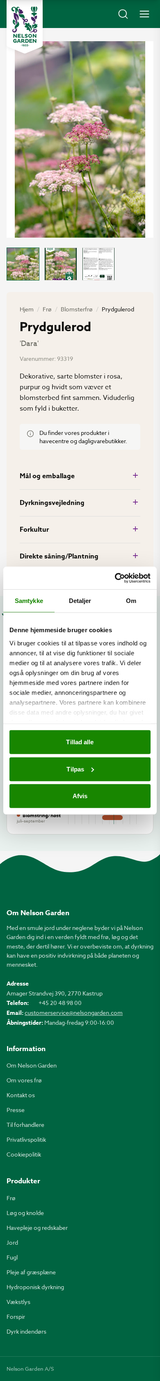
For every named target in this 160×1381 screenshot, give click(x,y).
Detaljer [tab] (80, 600)
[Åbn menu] (144, 14)
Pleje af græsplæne (31, 1272)
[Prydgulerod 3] (98, 264)
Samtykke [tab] (29, 600)
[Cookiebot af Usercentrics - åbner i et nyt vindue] (115, 577)
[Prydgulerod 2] (60, 264)
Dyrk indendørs (26, 1331)
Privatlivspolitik (26, 1139)
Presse (16, 1110)
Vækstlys (18, 1302)
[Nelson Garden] (25, 27)
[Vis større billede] (80, 139)
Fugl (12, 1257)
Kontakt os (21, 1095)
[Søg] (123, 14)
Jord (12, 1242)
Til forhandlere (25, 1125)
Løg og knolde (25, 1213)
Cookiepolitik (24, 1154)
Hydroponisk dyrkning (35, 1287)
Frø (47, 309)
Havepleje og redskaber (37, 1227)
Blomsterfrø (77, 309)
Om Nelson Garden (32, 1065)
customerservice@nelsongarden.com (74, 1012)
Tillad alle (80, 741)
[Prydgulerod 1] (23, 264)
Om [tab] (131, 600)
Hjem (27, 309)
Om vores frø (24, 1080)
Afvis (80, 795)
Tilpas (75, 768)
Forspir (16, 1316)
